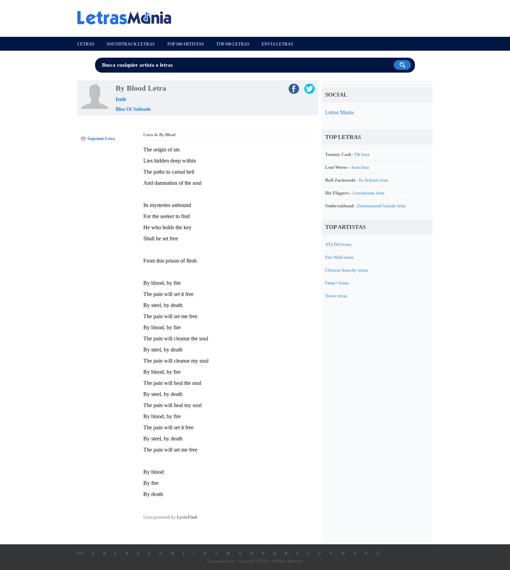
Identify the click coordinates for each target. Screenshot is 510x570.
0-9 (80, 553)
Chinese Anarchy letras (346, 270)
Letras (85, 44)
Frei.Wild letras (339, 257)
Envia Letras (277, 44)
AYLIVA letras (338, 244)
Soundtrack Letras (131, 44)
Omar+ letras (337, 283)
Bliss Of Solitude (133, 109)
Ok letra (362, 154)
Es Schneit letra (373, 180)
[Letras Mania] (127, 17)
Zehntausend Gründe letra (381, 205)
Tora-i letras (336, 295)
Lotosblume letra (368, 193)
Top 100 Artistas (185, 44)
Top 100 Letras (232, 44)
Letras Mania (339, 112)
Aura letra (360, 167)
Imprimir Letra (101, 138)
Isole (121, 99)
